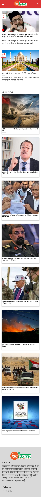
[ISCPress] (20, 3)
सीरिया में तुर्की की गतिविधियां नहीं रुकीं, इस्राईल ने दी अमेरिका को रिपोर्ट (20, 129)
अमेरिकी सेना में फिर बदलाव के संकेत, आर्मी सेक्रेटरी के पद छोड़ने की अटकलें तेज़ (20, 302)
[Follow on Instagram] (6, 491)
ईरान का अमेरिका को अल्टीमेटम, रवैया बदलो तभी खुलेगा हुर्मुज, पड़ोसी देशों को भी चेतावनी (19, 259)
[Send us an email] (11, 491)
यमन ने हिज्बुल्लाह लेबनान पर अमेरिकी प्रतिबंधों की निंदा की (18, 431)
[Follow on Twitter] (9, 491)
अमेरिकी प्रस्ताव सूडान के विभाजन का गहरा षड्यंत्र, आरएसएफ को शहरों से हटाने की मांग (19, 388)
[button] (3, 4)
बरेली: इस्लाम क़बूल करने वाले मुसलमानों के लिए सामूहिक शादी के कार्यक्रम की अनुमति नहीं (20, 36)
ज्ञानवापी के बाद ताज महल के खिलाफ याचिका (19, 73)
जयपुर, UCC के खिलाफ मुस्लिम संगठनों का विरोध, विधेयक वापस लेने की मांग (20, 216)
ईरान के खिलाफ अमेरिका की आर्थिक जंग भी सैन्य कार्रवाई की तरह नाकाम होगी (20, 173)
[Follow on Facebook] (3, 491)
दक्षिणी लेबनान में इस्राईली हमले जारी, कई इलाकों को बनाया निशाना (18, 345)
